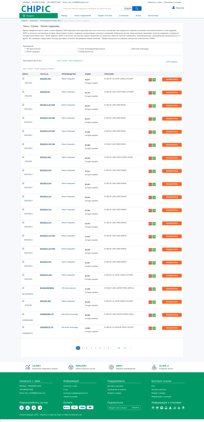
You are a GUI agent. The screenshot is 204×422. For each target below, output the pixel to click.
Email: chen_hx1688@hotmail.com (76, 2)
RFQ (154, 79)
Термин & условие (70, 396)
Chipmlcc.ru (44, 415)
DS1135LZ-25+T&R (47, 131)
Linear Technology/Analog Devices (92, 49)
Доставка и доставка (115, 386)
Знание (138, 15)
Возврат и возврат (114, 393)
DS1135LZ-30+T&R (47, 144)
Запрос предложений (82, 15)
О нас (65, 389)
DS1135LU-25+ (46, 183)
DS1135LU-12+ (46, 196)
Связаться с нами (70, 386)
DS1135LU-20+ (46, 170)
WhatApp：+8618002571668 (34, 2)
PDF (150, 79)
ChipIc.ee (52, 415)
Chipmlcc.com (77, 415)
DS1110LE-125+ (46, 275)
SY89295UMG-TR (47, 314)
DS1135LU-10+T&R (47, 249)
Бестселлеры (153, 15)
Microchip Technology (140, 49)
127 (125, 348)
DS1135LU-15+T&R (47, 236)
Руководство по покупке (117, 389)
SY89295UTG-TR (46, 327)
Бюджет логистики (105, 15)
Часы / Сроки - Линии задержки (69, 61)
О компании (123, 15)
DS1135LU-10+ (46, 209)
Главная (24, 21)
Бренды (64, 15)
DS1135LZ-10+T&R (47, 118)
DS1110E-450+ (45, 301)
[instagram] (34, 408)
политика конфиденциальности (75, 393)
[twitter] (21, 408)
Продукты (30, 16)
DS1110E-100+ (45, 79)
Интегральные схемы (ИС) (50, 21)
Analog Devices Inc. (86, 52)
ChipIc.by (67, 415)
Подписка (135, 407)
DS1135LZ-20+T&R (47, 105)
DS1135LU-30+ (46, 262)
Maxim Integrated (33, 52)
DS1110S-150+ (45, 157)
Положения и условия (172, 2)
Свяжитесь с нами (155, 2)
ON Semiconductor (33, 49)
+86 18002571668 (53, 2)
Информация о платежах (161, 396)
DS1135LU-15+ (46, 223)
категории (34, 21)
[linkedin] (28, 408)
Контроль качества (159, 389)
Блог (153, 386)
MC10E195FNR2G (47, 288)
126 (118, 348)
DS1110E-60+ (45, 92)
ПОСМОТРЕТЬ (172, 79)
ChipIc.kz (60, 415)
